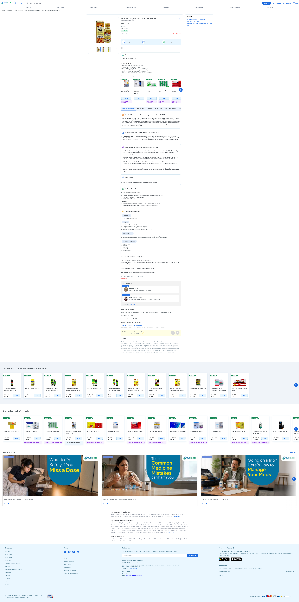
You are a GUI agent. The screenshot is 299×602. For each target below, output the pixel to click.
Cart (296, 3)
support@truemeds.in (127, 325)
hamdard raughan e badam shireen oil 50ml (169, 539)
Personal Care (60, 7)
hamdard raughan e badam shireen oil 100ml (122, 539)
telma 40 (113, 514)
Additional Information (205, 23)
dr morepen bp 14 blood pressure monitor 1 (149, 523)
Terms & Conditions (69, 561)
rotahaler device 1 (165, 523)
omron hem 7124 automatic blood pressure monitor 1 (146, 526)
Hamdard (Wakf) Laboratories (127, 20)
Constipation (36, 10)
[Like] (173, 333)
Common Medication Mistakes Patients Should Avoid (119, 499)
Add (126, 98)
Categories (9, 10)
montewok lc (114, 516)
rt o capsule (162, 514)
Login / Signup (287, 3)
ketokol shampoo (178, 514)
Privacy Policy (67, 564)
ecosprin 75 (147, 514)
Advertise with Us (9, 590)
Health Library (8, 560)
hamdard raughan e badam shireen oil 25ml (145, 539)
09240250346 (138, 325)
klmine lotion (126, 516)
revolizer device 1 (165, 526)
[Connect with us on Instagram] (65, 552)
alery (143, 516)
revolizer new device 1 (161, 532)
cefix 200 (164, 516)
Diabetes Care (165, 7)
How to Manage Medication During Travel (215, 499)
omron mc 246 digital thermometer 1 (121, 528)
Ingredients (140, 108)
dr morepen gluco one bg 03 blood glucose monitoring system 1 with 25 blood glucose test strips (155, 524)
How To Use (158, 108)
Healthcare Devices (199, 7)
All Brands (7, 575)
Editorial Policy (131, 304)
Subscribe (192, 555)
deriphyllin (170, 516)
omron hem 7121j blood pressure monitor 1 (168, 530)
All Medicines (8, 572)
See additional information (21, 597)
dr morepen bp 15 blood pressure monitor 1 (142, 528)
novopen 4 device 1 (150, 532)
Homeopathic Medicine (235, 7)
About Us (7, 551)
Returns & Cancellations (70, 570)
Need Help (7, 578)
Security (7, 584)
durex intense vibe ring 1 (138, 532)
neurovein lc (149, 516)
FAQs (188, 25)
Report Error (124, 278)
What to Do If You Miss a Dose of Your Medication (19, 499)
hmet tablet (170, 514)
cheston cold (130, 514)
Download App (277, 3)
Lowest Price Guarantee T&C (71, 573)
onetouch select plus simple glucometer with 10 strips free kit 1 (170, 528)
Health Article (8, 554)
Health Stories (8, 557)
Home (3, 10)
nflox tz (120, 516)
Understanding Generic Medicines (13, 569)
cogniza (124, 514)
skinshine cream (139, 514)
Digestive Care (28, 10)
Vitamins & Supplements (130, 7)
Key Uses (149, 108)
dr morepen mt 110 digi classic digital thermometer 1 (124, 523)
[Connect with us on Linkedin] (78, 552)
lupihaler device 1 (127, 526)
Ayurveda (7, 566)
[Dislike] (177, 333)
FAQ (6, 581)
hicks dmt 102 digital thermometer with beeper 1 (123, 530)
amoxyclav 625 (155, 514)
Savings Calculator (10, 587)
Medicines (28, 7)
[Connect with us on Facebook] (69, 552)
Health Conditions (94, 7)
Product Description (128, 108)
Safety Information (170, 108)
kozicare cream (157, 516)
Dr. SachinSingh (134, 288)
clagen (133, 516)
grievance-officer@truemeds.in (134, 575)
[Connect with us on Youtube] (73, 552)
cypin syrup (138, 516)
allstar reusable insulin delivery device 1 (146, 530)
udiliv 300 (118, 514)
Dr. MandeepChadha (135, 298)
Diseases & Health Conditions (12, 563)
